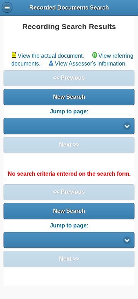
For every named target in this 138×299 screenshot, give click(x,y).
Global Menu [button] (7, 7)
